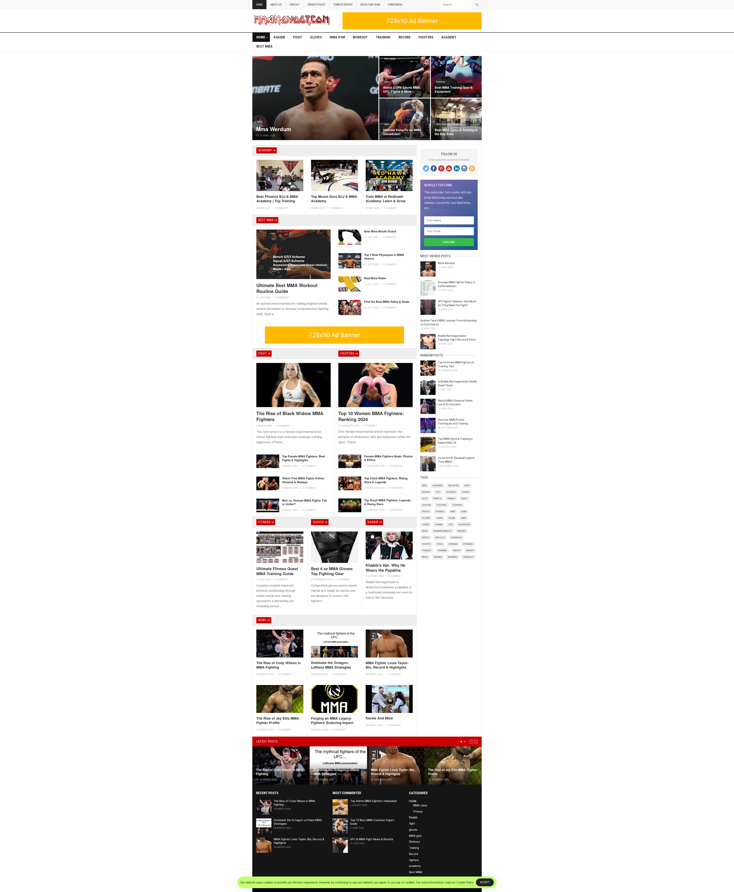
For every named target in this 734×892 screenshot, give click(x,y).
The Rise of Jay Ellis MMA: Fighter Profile (278, 720)
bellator (453, 485)
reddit (426, 537)
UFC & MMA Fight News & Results (371, 839)
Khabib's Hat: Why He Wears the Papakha (385, 567)
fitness (440, 511)
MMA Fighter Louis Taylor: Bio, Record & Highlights (387, 665)
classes (451, 492)
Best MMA (264, 46)
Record (405, 37)
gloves (316, 37)
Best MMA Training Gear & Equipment (454, 89)
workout (468, 557)
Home (259, 4)
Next (476, 741)
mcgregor (464, 524)
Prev (471, 741)
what (425, 557)
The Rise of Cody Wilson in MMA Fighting (278, 665)
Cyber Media (395, 4)
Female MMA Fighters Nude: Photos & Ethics (388, 458)
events (437, 498)
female (451, 498)
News (262, 620)
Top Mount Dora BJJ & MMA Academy (334, 198)
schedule (456, 537)
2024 (424, 485)
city (438, 492)
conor (465, 492)
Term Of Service (343, 4)
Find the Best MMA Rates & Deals (386, 301)
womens (452, 557)
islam (451, 518)
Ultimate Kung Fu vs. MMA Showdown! (402, 132)
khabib (439, 524)
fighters (426, 37)
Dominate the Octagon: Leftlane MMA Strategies (331, 665)
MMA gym (337, 37)
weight (470, 550)
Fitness (264, 522)
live (450, 524)
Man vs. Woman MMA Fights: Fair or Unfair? (304, 502)
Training (383, 37)
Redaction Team (370, 4)
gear (463, 511)
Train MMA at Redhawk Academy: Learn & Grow (385, 198)
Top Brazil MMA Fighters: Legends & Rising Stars (387, 502)
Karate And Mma (379, 718)
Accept (485, 882)
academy (448, 37)
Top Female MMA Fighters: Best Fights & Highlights (303, 458)
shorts (426, 544)
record (461, 531)
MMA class (420, 805)
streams (468, 544)
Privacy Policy (316, 4)
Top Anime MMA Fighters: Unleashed (373, 801)
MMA (259, 122)
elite (424, 498)
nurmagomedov (442, 531)
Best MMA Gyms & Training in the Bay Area (456, 132)
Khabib (279, 37)
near (424, 531)
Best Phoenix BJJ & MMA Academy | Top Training (277, 198)
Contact (294, 4)
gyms (439, 518)
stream (452, 544)
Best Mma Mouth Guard (380, 231)
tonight (426, 550)
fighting (457, 505)
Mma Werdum (273, 129)
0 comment (281, 208)
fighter (426, 505)
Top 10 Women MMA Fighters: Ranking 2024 (371, 416)
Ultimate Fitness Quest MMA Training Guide (277, 571)
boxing (426, 492)
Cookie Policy (464, 882)
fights (426, 511)
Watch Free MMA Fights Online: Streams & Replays (303, 480)
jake (463, 518)
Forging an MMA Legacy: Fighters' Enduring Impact (332, 720)
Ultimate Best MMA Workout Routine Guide (286, 288)
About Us (276, 4)
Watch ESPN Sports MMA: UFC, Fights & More (402, 89)
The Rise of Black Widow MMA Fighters (289, 416)
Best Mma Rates (375, 278)
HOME (260, 37)
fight (297, 37)
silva (440, 544)
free (452, 511)
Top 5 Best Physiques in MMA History (384, 257)
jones (425, 524)
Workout (360, 37)
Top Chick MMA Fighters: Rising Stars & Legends (386, 480)
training (442, 550)
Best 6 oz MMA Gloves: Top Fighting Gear (332, 571)
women (438, 557)
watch (456, 550)
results (440, 537)
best (467, 485)
